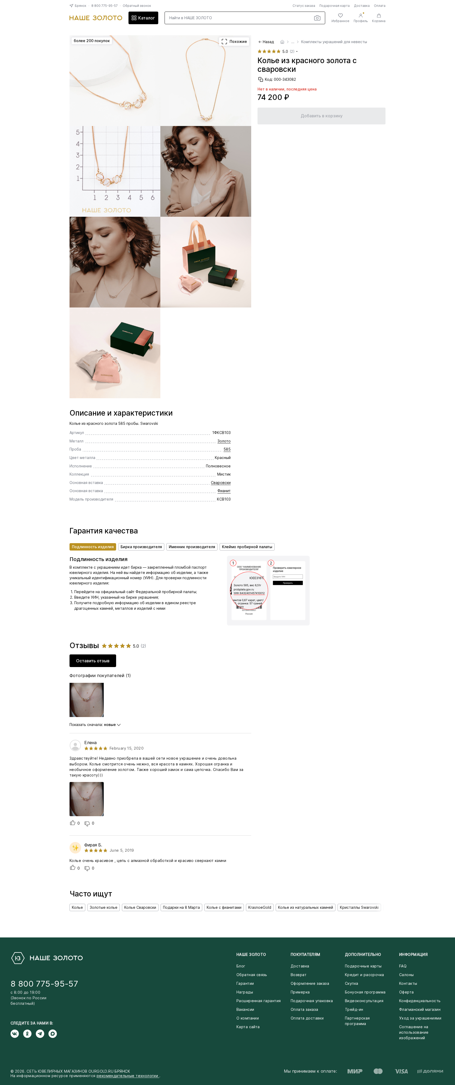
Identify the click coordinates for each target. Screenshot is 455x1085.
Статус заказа (304, 6)
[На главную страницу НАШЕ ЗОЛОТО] (47, 958)
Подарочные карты (363, 966)
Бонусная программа (365, 992)
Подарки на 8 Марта (181, 907)
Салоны (406, 974)
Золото (224, 441)
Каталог (146, 18)
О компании (247, 1018)
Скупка (351, 983)
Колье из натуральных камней (305, 907)
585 (227, 449)
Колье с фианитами (224, 907)
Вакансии (245, 1009)
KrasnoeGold (259, 907)
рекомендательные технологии (128, 1075)
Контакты (408, 983)
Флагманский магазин (420, 1009)
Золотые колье (103, 907)
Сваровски (221, 482)
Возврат (298, 974)
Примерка (300, 992)
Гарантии (245, 983)
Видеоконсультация (364, 1000)
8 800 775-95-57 (104, 6)
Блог (240, 966)
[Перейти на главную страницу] (96, 17)
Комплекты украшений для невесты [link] (334, 42)
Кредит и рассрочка (364, 974)
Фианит (224, 490)
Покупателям (305, 954)
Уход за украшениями (420, 1018)
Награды (244, 992)
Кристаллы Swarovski (359, 907)
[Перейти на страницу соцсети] (17, 1034)
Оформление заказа (310, 983)
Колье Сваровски (140, 907)
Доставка (362, 6)
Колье (77, 907)
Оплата (379, 6)
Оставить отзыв (93, 660)
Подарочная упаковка (312, 1000)
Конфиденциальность (420, 1000)
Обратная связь (251, 974)
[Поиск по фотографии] (317, 18)
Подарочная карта (334, 6)
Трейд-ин (354, 1009)
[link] (282, 42)
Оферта (406, 992)
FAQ (403, 966)
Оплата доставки (307, 1018)
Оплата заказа (304, 1009)
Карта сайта (248, 1027)
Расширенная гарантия (258, 1000)
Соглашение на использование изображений (413, 1032)
